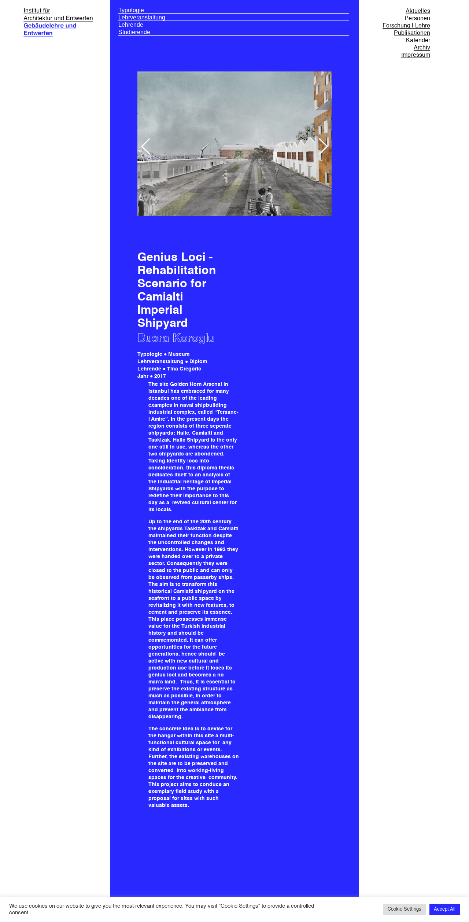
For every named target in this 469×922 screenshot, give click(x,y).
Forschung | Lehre (406, 26)
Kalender (418, 41)
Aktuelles (418, 11)
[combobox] (233, 11)
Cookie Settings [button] (404, 909)
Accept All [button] (444, 909)
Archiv (422, 48)
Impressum (415, 55)
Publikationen (412, 33)
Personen (417, 19)
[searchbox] (233, 10)
